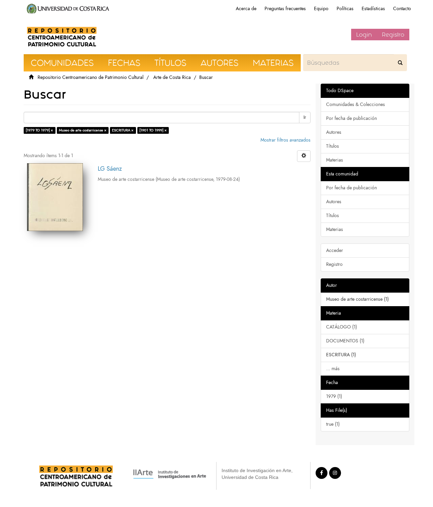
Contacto (402, 8)
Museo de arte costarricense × (83, 130)
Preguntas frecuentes (285, 8)
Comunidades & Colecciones (355, 104)
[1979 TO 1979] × (39, 130)
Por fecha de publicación (351, 118)
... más (333, 368)
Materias (334, 160)
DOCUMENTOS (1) (345, 341)
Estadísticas (373, 8)
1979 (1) (334, 396)
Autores (333, 132)
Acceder (334, 250)
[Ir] (400, 62)
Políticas (345, 8)
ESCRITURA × (123, 130)
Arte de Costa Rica (172, 77)
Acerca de (246, 8)
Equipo (321, 8)
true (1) (333, 424)
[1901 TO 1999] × (153, 130)
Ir (304, 117)
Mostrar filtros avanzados (285, 140)
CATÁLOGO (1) (341, 327)
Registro (393, 34)
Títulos (332, 146)
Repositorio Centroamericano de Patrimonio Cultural (90, 77)
